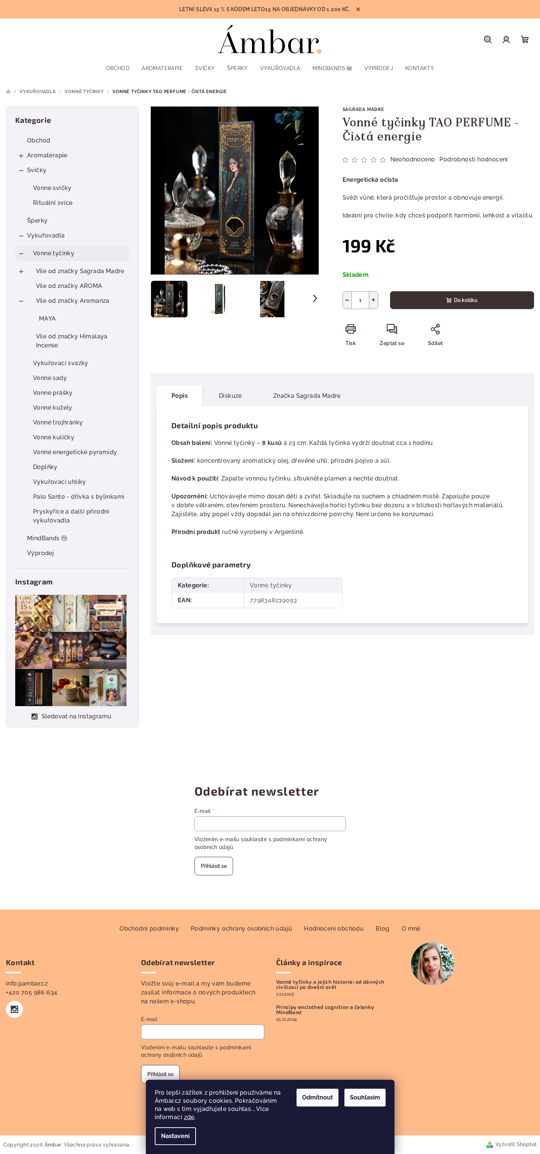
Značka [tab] (307, 395)
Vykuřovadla (46, 235)
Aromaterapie (47, 155)
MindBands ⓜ (47, 538)
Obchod (38, 140)
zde (189, 1117)
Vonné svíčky (52, 187)
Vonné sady (50, 377)
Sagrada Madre (363, 109)
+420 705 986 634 (31, 992)
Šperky (37, 220)
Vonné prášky (53, 392)
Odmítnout (317, 1097)
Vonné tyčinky (53, 253)
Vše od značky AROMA (69, 285)
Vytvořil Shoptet (516, 1144)
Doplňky (45, 467)
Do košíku (466, 300)
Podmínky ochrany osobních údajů (241, 928)
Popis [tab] (179, 395)
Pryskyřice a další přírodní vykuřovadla (71, 516)
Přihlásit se (214, 866)
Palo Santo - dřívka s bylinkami (78, 496)
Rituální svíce (53, 202)
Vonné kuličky (53, 437)
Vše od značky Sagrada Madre (80, 271)
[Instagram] (14, 1009)
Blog (383, 928)
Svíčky (36, 170)
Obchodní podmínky (149, 928)
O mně (411, 928)
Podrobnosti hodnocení (473, 159)
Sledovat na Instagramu (77, 716)
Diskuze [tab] (230, 395)
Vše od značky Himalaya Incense (72, 341)
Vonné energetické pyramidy (75, 452)
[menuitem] (117, 68)
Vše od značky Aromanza (72, 300)
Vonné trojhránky (58, 422)
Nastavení (175, 1136)
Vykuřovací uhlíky (59, 481)
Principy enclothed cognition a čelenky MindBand (325, 1009)
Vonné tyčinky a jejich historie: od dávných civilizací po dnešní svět (330, 984)
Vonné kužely (52, 407)
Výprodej (40, 553)
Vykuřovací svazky (60, 363)
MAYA (47, 318)
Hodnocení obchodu (334, 928)
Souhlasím (365, 1097)
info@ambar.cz (27, 983)
